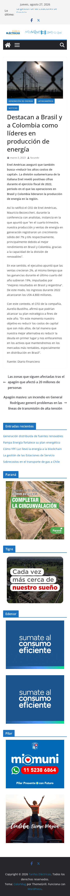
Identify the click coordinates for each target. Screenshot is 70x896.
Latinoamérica (45, 101)
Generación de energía (21, 101)
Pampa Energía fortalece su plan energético (31, 442)
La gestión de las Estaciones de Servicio (28, 455)
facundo (34, 157)
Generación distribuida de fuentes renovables (33, 436)
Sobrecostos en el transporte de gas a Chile (31, 462)
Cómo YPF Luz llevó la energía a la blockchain (32, 449)
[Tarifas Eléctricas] (7, 45)
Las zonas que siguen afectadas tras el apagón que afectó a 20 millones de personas (36, 382)
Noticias (13, 108)
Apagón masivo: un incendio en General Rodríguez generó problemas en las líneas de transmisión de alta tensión (33, 403)
